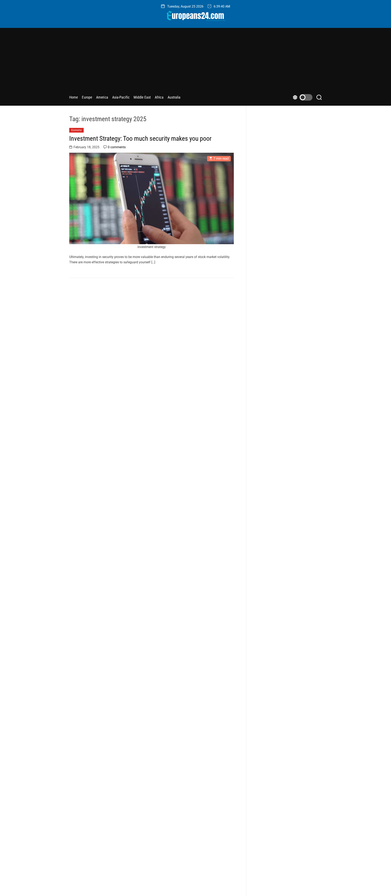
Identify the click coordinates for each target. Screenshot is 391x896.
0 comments (117, 147)
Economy (76, 130)
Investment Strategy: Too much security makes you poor (140, 138)
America (102, 97)
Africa (159, 97)
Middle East (142, 97)
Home (73, 97)
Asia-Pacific (121, 97)
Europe (87, 97)
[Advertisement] (195, 62)
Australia (174, 97)
